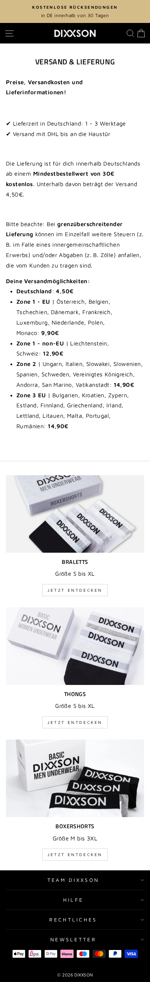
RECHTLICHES (73, 920)
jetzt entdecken (75, 590)
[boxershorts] (75, 778)
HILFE (73, 900)
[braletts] (75, 514)
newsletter (73, 939)
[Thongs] (75, 646)
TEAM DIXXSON (73, 880)
